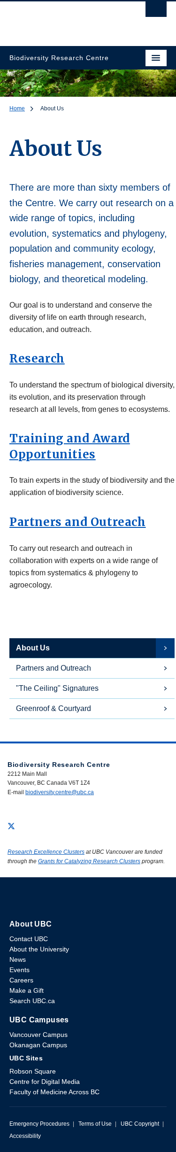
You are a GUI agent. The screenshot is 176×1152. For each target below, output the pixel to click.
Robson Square (32, 1071)
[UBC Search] (156, 11)
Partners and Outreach (77, 522)
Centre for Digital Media (44, 1081)
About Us (33, 648)
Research (37, 358)
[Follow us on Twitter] (11, 825)
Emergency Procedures (39, 1124)
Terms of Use (95, 1124)
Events (19, 970)
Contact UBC (28, 939)
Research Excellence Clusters (46, 852)
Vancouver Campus (38, 1034)
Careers (21, 980)
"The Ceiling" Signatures (57, 688)
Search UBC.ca (32, 1001)
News (17, 959)
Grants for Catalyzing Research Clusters (89, 861)
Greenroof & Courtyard (53, 708)
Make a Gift (26, 990)
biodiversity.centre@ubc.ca (59, 792)
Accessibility (25, 1136)
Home (17, 108)
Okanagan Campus (38, 1045)
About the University (39, 949)
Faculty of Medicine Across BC (54, 1092)
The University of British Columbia (64, 19)
